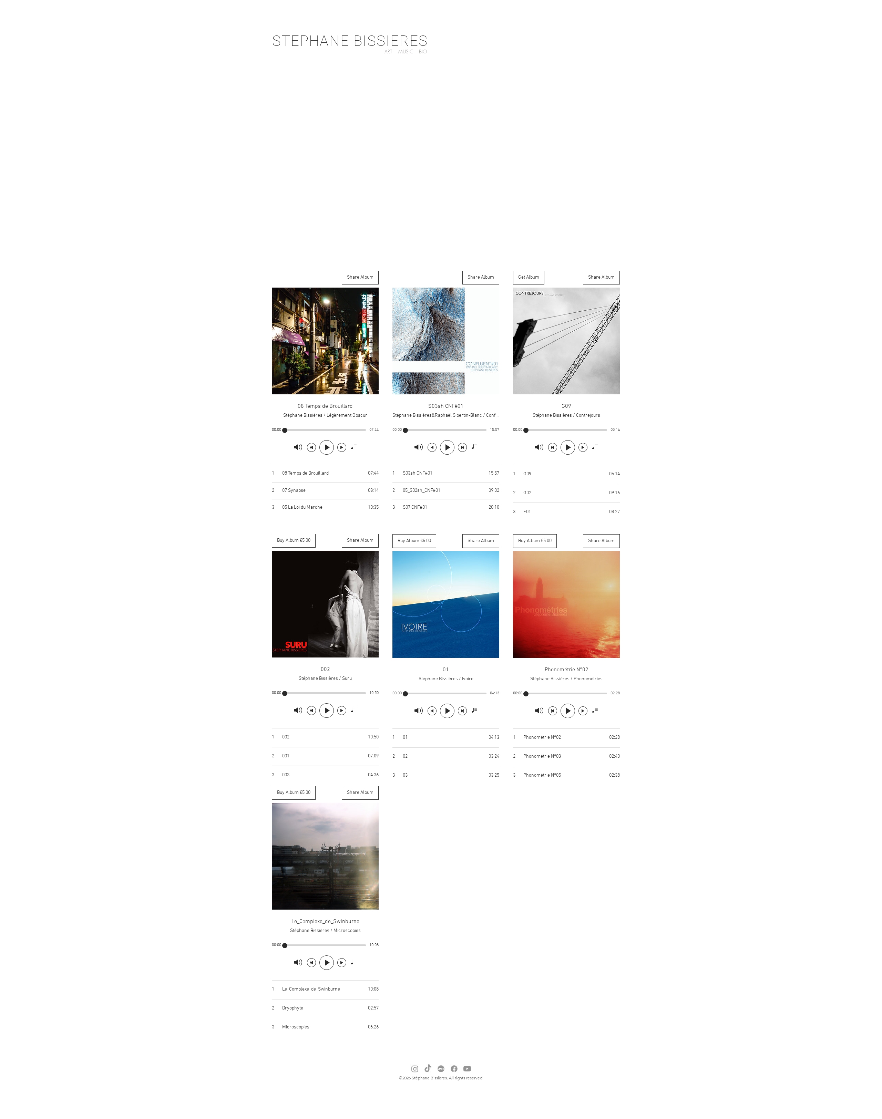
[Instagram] (414, 1068)
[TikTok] (427, 1068)
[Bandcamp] (441, 1068)
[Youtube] (467, 1068)
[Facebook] (454, 1068)
